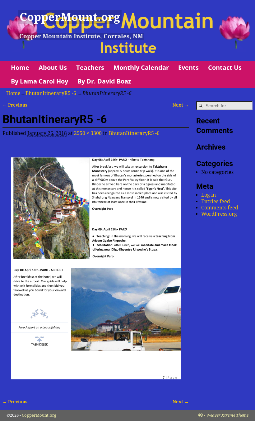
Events (188, 67)
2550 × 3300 (88, 133)
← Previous (14, 105)
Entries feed (215, 201)
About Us (53, 67)
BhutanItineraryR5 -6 (51, 93)
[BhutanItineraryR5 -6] (95, 266)
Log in (208, 195)
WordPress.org (219, 214)
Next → (181, 105)
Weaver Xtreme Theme (227, 415)
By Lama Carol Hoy (39, 81)
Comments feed (219, 208)
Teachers (90, 67)
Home (20, 67)
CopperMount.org (70, 17)
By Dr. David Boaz (104, 81)
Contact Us (225, 67)
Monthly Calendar (141, 67)
